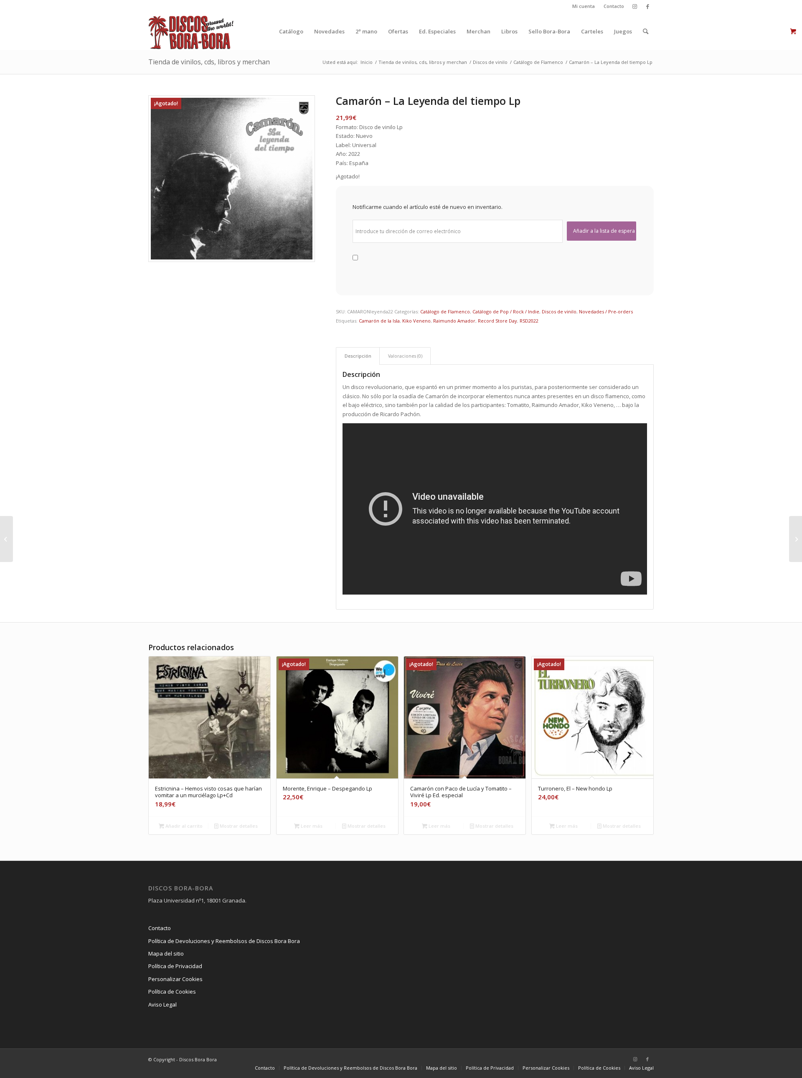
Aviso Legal (162, 1004)
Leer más (310, 826)
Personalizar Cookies (175, 979)
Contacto (614, 6)
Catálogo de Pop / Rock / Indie (505, 311)
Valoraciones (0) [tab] (405, 356)
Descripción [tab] (358, 356)
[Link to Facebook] (647, 6)
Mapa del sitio (166, 953)
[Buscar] (645, 31)
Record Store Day (497, 321)
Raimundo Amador (454, 321)
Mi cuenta (583, 6)
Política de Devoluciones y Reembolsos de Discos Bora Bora (224, 941)
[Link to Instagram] (635, 6)
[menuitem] (583, 6)
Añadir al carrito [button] (183, 826)
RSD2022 (529, 321)
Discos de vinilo (559, 311)
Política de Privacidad (175, 966)
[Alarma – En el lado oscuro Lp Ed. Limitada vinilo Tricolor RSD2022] (6, 539)
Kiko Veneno (416, 321)
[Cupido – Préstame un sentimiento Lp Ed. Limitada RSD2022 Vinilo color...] (795, 539)
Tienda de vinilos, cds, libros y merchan (209, 61)
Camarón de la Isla (379, 321)
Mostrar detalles (238, 826)
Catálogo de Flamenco (445, 311)
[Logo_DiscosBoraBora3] (191, 31)
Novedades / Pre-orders (606, 311)
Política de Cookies (172, 991)
